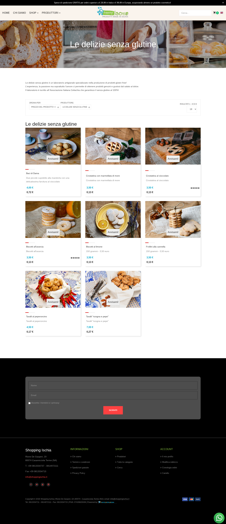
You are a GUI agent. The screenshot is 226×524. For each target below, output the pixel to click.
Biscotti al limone (94, 246)
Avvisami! (53, 158)
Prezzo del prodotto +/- (43, 107)
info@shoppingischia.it (36, 477)
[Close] (223, 3)
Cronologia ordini (169, 467)
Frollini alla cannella (155, 246)
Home (6, 13)
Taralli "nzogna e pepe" (97, 316)
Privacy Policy (78, 473)
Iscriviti (113, 410)
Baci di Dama (32, 173)
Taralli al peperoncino (36, 316)
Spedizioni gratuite (80, 467)
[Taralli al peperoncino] (53, 289)
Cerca (119, 467)
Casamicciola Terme (90, 499)
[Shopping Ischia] (113, 12)
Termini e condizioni (81, 462)
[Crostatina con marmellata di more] (113, 146)
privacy (55, 403)
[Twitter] (37, 484)
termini (44, 403)
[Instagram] (48, 484)
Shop (33, 13)
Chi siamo (19, 13)
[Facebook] (31, 484)
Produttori (50, 13)
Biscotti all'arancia (35, 246)
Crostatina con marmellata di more (103, 176)
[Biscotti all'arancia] (53, 219)
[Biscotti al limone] (113, 219)
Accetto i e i (45, 403)
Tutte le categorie (125, 462)
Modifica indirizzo (170, 462)
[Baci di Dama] (53, 146)
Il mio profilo (167, 456)
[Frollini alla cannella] (173, 219)
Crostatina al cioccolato (157, 176)
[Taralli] (113, 289)
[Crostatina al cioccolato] (173, 146)
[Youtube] (42, 484)
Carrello (165, 473)
